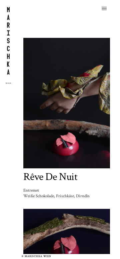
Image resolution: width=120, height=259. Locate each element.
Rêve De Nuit (50, 177)
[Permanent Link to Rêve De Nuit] (66, 102)
